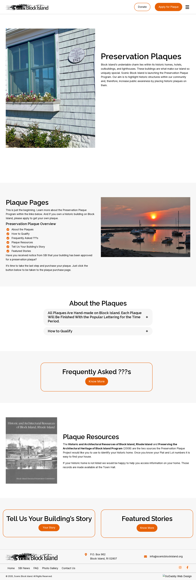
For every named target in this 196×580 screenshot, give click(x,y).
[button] (49, 527)
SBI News (24, 568)
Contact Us (68, 568)
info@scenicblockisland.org (166, 556)
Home (11, 568)
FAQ (35, 568)
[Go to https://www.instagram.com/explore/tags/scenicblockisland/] (180, 567)
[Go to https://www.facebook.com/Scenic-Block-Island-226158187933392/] (187, 567)
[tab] (98, 317)
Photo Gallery (50, 568)
